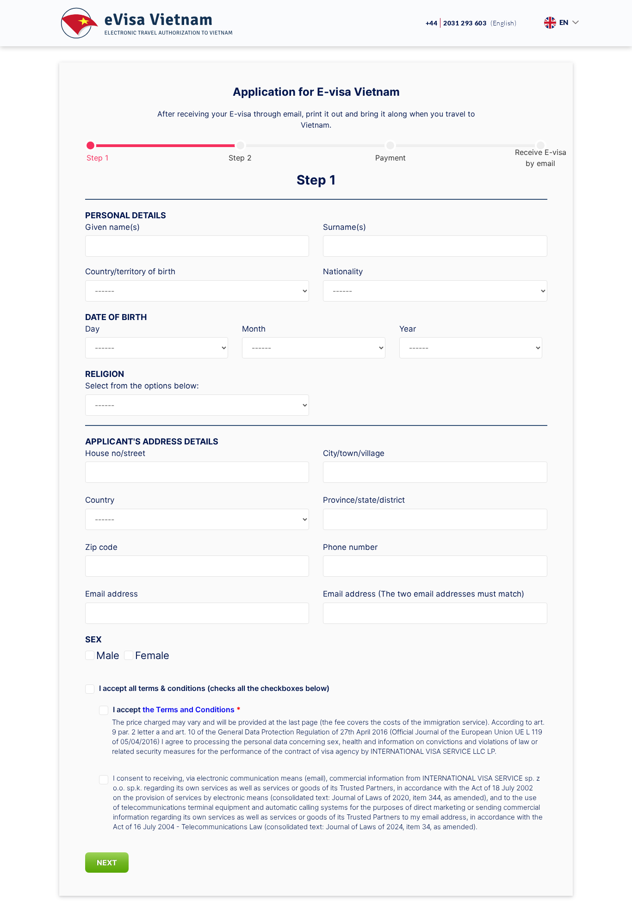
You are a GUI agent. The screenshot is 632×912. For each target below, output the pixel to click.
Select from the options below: (142, 385)
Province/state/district (364, 500)
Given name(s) (112, 227)
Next (107, 862)
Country (99, 500)
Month (254, 328)
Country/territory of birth (130, 271)
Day (92, 328)
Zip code (101, 547)
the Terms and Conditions (189, 709)
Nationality (343, 271)
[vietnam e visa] (146, 23)
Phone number (350, 547)
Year (407, 328)
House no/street (115, 453)
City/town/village (353, 453)
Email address (111, 593)
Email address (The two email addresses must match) (423, 593)
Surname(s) (344, 227)
